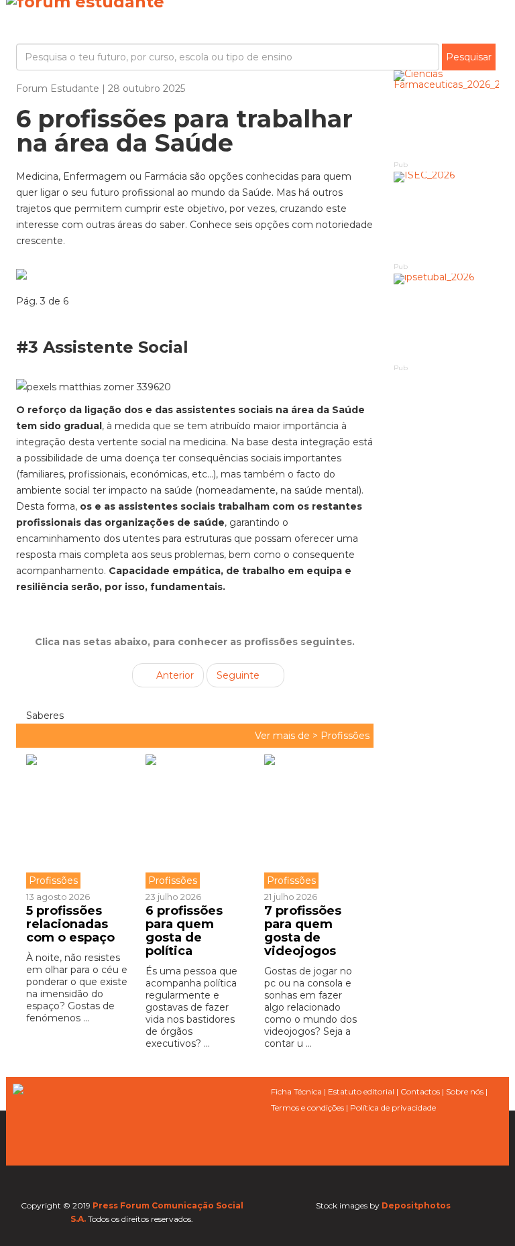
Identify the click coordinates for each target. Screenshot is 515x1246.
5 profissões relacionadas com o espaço (70, 924)
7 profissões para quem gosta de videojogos (302, 930)
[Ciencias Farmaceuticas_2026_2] (447, 114)
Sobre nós (464, 1091)
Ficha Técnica (296, 1091)
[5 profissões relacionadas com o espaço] (80, 821)
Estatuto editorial (361, 1091)
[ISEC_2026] (447, 216)
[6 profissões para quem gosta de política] (195, 821)
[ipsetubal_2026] (447, 317)
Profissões (345, 736)
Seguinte (239, 675)
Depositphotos (416, 1205)
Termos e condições (307, 1107)
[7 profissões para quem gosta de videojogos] (313, 821)
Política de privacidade (393, 1107)
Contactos (420, 1091)
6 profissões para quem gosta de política (184, 930)
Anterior (174, 675)
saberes (43, 716)
